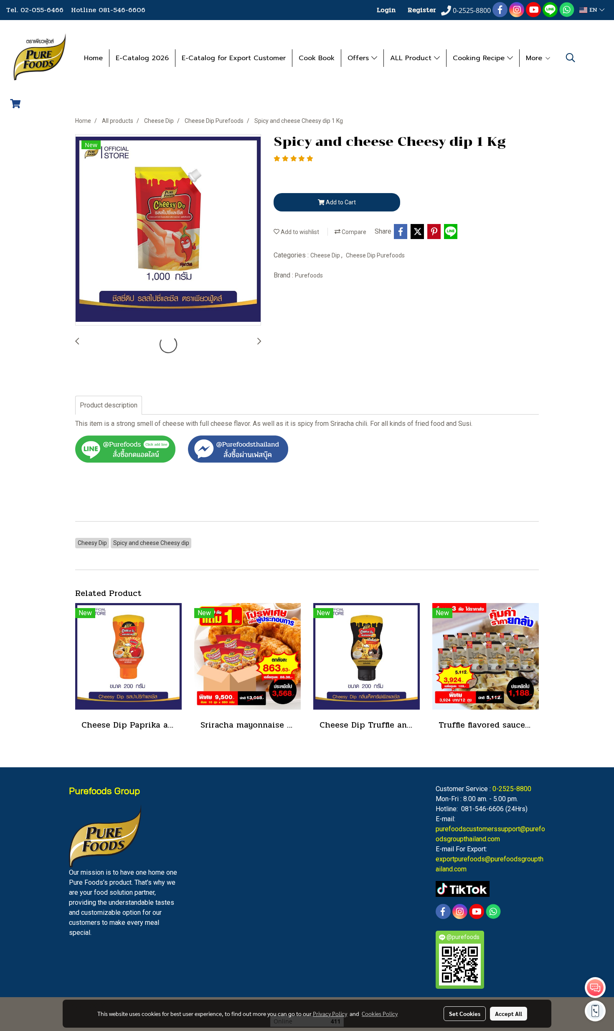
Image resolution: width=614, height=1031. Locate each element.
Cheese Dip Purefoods (375, 255)
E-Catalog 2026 (142, 58)
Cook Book (317, 58)
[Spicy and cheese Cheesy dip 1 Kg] (168, 230)
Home (93, 58)
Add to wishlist (299, 232)
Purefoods (309, 275)
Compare (353, 232)
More (535, 58)
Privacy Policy (330, 1013)
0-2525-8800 (511, 789)
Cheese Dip (325, 255)
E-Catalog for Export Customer (234, 58)
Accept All (508, 1013)
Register (422, 10)
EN (593, 9)
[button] (570, 58)
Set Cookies (464, 1013)
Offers (359, 58)
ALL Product (412, 58)
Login (386, 10)
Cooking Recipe (480, 58)
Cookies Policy (380, 1013)
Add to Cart (340, 202)
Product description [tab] (108, 405)
